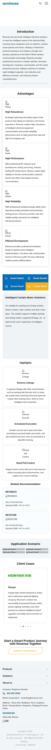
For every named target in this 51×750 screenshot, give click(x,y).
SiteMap (23, 741)
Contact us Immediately (24, 651)
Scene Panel (17, 286)
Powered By (21, 745)
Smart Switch (17, 278)
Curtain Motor (40, 286)
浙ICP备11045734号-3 (33, 738)
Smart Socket (40, 278)
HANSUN (31, 745)
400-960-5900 (13, 693)
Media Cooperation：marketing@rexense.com (23, 698)
